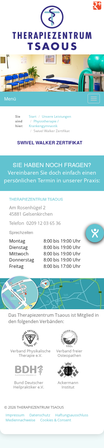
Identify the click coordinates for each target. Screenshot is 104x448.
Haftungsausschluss (71, 414)
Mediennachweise (20, 419)
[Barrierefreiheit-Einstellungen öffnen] (95, 233)
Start (32, 116)
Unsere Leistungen (56, 116)
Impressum (15, 414)
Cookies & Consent (55, 419)
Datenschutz (39, 414)
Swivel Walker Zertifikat (49, 142)
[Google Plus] (97, 5)
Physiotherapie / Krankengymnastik (44, 123)
